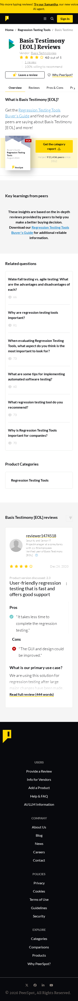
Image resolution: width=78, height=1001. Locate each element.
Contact (39, 860)
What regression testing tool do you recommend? (35, 404)
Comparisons (39, 947)
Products (39, 955)
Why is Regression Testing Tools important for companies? (32, 432)
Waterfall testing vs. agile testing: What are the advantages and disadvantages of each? (39, 284)
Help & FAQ (39, 796)
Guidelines (39, 908)
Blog (39, 835)
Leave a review (27, 75)
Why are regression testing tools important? (33, 315)
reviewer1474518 (41, 535)
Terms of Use (39, 899)
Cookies (39, 891)
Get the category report (54, 146)
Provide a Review (39, 771)
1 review (30, 62)
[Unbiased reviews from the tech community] (14, 18)
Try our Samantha (46, 4)
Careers (39, 852)
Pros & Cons (55, 87)
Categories (39, 938)
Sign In (65, 19)
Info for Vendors (39, 779)
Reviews (34, 87)
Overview (15, 87)
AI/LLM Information (39, 804)
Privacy (39, 883)
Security (39, 916)
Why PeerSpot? (62, 75)
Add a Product (39, 788)
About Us (39, 827)
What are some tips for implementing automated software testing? (36, 376)
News (39, 843)
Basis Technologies (43, 53)
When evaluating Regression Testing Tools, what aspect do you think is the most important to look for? (36, 345)
